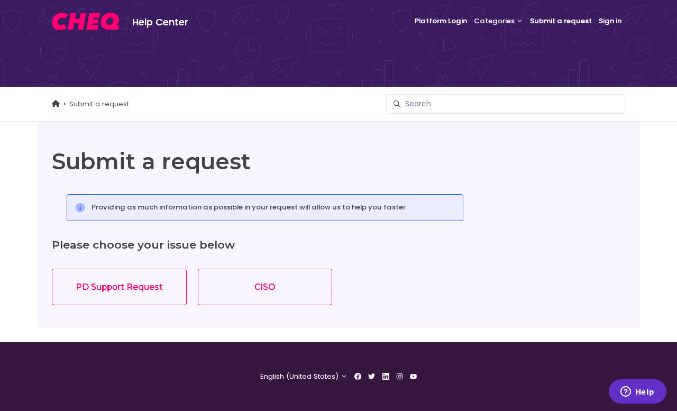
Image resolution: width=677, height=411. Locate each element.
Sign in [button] (610, 21)
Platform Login (441, 21)
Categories (495, 21)
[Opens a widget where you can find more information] (637, 392)
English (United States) (300, 376)
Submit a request (561, 21)
